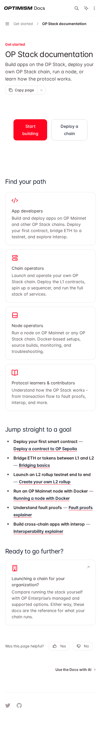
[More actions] (94, 8)
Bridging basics (34, 465)
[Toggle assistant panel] (86, 8)
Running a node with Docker (41, 498)
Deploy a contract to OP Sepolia (45, 448)
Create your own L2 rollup (44, 481)
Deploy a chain (69, 130)
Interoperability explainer (38, 531)
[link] (50, 218)
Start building (30, 130)
